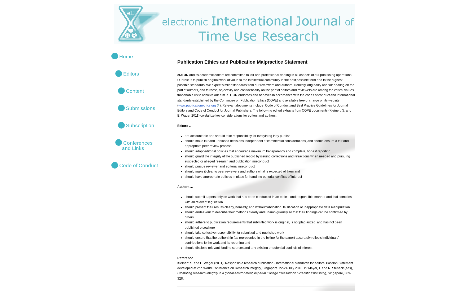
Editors (131, 73)
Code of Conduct (138, 165)
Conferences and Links (134, 145)
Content (135, 91)
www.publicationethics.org (197, 105)
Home (126, 56)
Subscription (140, 125)
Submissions (140, 108)
